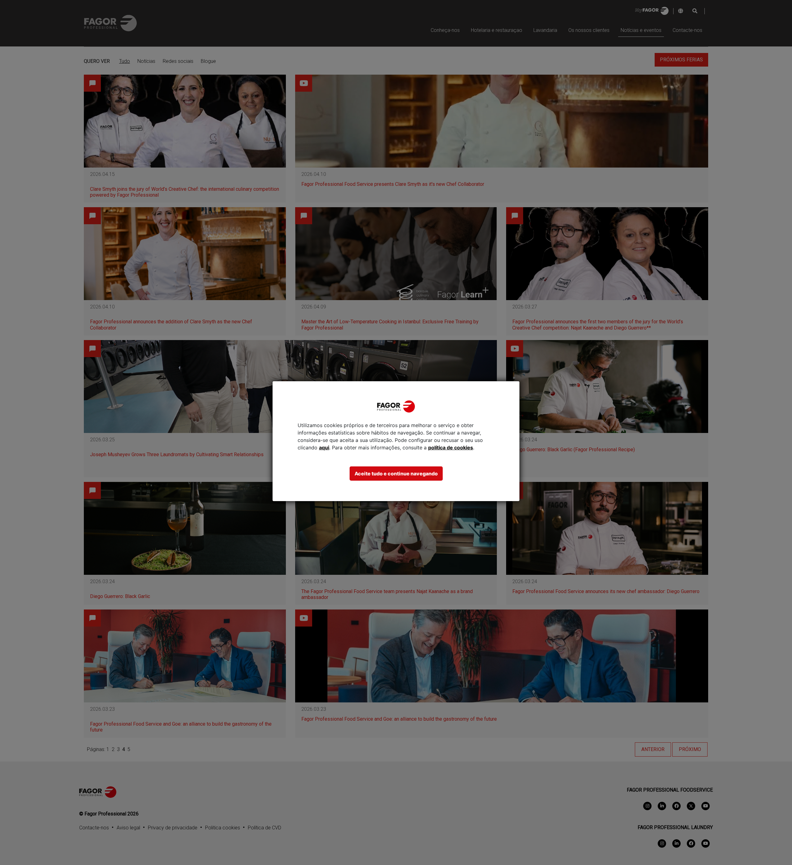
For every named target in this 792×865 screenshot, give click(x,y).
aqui (324, 447)
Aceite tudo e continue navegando (396, 473)
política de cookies (450, 447)
